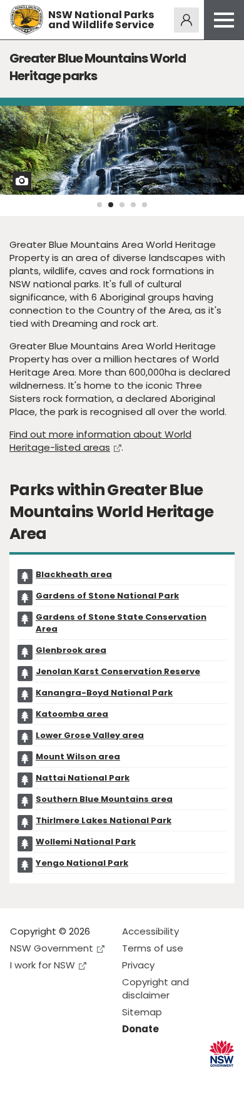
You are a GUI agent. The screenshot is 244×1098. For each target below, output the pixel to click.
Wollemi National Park (86, 842)
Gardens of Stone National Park (107, 596)
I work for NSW (42, 965)
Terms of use (152, 948)
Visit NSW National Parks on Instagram (48, 1078)
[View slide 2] (110, 204)
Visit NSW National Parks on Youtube (75, 1078)
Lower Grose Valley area (90, 735)
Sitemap (142, 1011)
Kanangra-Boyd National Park (104, 693)
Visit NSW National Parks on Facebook (21, 1078)
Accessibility (150, 931)
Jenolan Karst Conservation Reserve (118, 671)
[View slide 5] (144, 204)
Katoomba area (72, 714)
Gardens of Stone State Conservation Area (121, 623)
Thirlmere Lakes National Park (103, 820)
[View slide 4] (133, 204)
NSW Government (51, 948)
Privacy (138, 965)
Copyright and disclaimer (155, 988)
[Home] (26, 19)
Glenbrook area (71, 650)
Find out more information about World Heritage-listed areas (100, 441)
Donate (140, 1028)
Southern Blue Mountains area (104, 799)
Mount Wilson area (78, 756)
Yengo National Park (82, 863)
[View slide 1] (99, 204)
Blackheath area (74, 574)
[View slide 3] (122, 204)
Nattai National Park (83, 778)
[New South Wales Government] (222, 1053)
